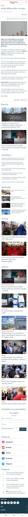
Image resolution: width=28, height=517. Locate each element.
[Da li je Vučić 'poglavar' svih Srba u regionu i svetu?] (14, 371)
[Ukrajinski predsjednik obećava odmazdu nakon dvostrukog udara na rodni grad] (6, 212)
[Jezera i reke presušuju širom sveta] (6, 192)
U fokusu (5, 267)
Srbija (3, 355)
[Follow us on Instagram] (11, 502)
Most (3, 379)
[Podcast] (14, 515)
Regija (2, 6)
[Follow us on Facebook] (2, 502)
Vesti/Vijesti (6, 155)
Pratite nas (23, 429)
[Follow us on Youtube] (8, 502)
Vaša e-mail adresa (7, 418)
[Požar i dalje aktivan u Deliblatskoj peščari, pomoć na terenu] (6, 198)
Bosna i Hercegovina (7, 285)
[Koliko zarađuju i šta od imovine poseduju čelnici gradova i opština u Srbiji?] (14, 347)
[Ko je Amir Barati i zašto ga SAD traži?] (14, 301)
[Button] (24, 15)
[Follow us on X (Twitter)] (5, 502)
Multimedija (6, 187)
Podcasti (5, 219)
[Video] (6, 515)
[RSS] (14, 502)
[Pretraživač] (22, 515)
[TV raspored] (18, 502)
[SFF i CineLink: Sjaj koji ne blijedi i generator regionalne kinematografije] (14, 249)
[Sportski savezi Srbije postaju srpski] (14, 393)
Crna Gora (5, 309)
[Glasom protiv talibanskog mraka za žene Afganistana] (14, 228)
